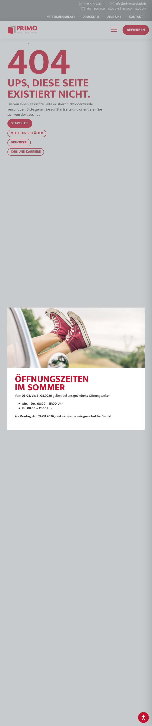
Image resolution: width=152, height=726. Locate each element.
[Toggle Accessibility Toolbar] (143, 717)
